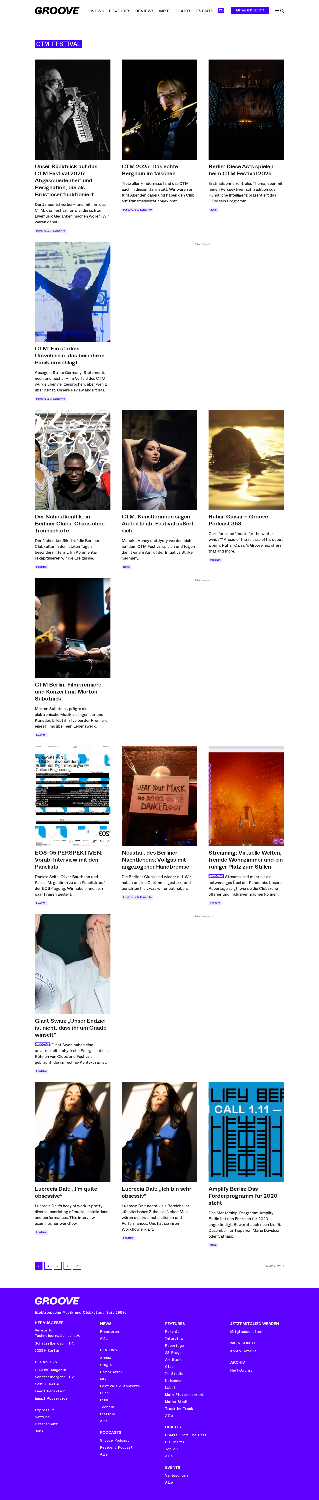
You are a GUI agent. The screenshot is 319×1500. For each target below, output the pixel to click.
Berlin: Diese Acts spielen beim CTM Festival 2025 (241, 169)
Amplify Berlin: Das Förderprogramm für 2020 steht (243, 1196)
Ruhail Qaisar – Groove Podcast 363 (238, 520)
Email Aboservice (51, 1398)
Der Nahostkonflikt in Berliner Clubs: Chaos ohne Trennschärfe (70, 524)
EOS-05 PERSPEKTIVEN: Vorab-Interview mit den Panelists (69, 860)
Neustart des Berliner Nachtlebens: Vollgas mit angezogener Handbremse (155, 860)
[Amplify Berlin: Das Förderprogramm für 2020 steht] (246, 1132)
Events (40, 735)
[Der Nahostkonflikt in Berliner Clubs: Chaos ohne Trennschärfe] (72, 460)
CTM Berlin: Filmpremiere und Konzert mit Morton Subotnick (68, 692)
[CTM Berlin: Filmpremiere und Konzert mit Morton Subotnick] (72, 628)
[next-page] (77, 1266)
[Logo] (57, 10)
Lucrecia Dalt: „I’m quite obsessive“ (66, 1192)
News (213, 209)
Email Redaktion (50, 1391)
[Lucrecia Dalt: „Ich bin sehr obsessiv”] (159, 1132)
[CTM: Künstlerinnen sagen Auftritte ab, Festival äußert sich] (159, 460)
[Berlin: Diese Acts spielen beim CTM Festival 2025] (246, 110)
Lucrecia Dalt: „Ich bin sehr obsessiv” (156, 1192)
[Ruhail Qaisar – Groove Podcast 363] (246, 460)
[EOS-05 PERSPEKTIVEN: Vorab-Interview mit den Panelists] (72, 796)
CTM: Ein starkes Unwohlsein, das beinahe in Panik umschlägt (70, 355)
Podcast (215, 560)
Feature (41, 567)
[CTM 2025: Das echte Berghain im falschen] (159, 110)
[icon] (279, 11)
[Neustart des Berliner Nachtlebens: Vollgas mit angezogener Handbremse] (159, 796)
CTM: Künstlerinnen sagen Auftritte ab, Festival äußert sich (158, 524)
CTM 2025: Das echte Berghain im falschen (150, 169)
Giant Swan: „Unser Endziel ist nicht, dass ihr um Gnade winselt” (70, 1028)
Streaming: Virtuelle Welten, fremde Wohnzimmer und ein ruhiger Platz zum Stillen (246, 860)
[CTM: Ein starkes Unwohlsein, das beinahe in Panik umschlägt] (72, 292)
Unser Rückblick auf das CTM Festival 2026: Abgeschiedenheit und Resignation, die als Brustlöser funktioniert (66, 180)
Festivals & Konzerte (50, 230)
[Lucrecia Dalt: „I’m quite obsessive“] (72, 1132)
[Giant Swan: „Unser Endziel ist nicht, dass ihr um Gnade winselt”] (72, 964)
